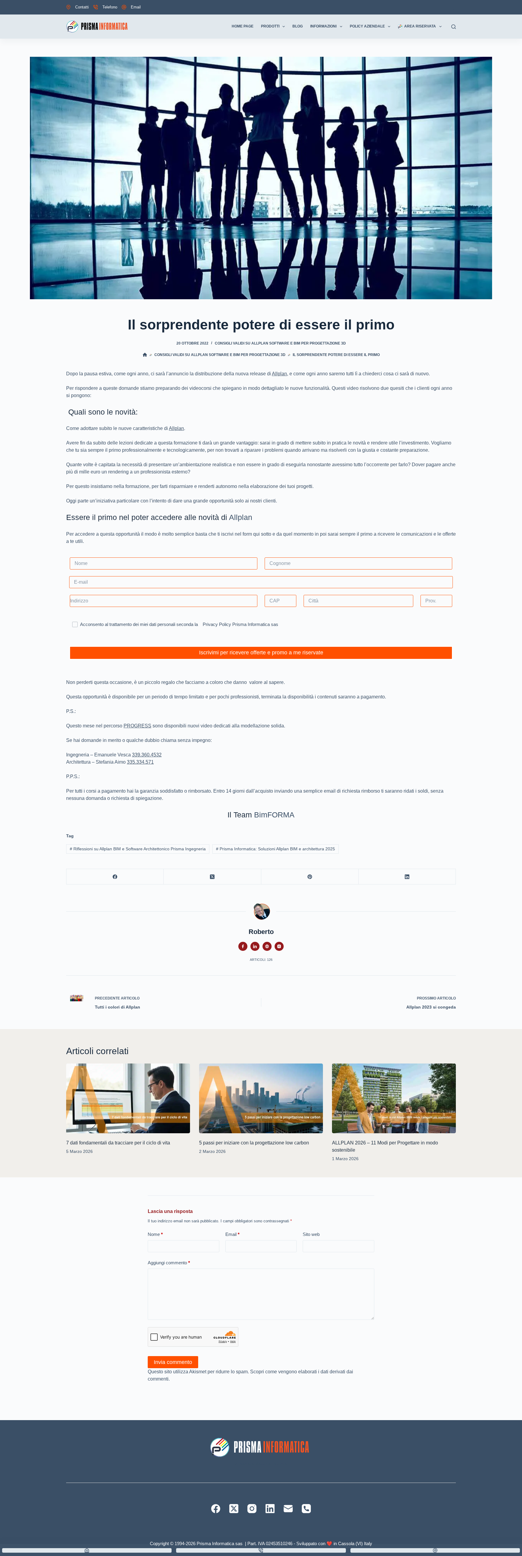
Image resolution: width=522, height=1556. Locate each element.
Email (136, 7)
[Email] (288, 1508)
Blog (297, 26)
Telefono (109, 7)
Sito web (311, 1234)
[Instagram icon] (279, 946)
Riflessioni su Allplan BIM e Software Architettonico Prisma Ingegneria (138, 848)
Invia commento (173, 1362)
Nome (155, 1234)
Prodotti (270, 26)
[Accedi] (453, 7)
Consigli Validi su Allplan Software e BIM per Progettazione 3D (280, 343)
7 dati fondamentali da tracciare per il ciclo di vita (118, 1142)
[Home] (87, 1550)
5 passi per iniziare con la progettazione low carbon (254, 1142)
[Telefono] (306, 1508)
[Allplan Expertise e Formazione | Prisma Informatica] (98, 26)
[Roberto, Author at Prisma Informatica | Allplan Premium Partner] (261, 911)
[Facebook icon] (242, 946)
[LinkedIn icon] (254, 946)
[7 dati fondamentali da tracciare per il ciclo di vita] (128, 1098)
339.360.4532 (147, 754)
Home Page (242, 26)
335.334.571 (140, 762)
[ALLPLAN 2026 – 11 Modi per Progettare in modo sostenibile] (394, 1098)
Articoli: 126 (261, 959)
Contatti (82, 7)
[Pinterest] (310, 876)
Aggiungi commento (169, 1262)
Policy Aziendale (367, 26)
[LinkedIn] (407, 876)
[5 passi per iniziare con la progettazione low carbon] (261, 1098)
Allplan (279, 373)
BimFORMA (274, 814)
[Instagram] (251, 1508)
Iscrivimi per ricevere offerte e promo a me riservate (261, 653)
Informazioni (323, 26)
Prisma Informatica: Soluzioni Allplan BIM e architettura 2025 (275, 848)
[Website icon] (267, 946)
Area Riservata (420, 26)
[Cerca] (453, 26)
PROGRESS (137, 725)
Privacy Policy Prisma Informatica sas (240, 624)
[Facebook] (115, 876)
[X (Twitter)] (212, 876)
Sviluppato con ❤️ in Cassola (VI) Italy (334, 1543)
